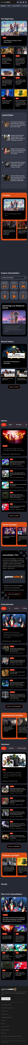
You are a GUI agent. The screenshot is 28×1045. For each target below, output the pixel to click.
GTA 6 (9, 5)
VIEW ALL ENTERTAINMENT (14, 706)
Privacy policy (4, 1011)
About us (3, 1023)
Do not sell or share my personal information (11, 1036)
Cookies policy (4, 1014)
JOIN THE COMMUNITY (14, 594)
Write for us (4, 1033)
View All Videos (14, 387)
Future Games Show (16, 5)
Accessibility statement (6, 1017)
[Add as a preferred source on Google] (5, 998)
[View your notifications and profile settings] (23, 2)
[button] (26, 2)
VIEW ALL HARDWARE (14, 846)
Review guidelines (5, 1030)
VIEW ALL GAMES (14, 515)
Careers (3, 1020)
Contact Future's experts (7, 1007)
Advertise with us (5, 1026)
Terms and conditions (6, 1004)
